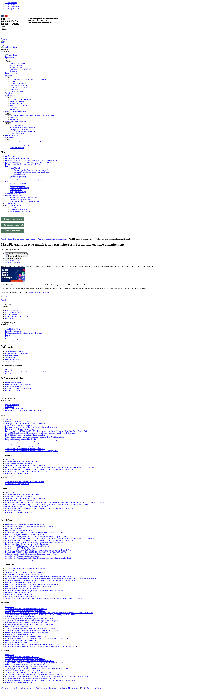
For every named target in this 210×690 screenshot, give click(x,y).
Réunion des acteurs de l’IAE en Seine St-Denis (21, 588)
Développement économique (19, 188)
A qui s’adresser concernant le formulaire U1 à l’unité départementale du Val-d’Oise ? (34, 663)
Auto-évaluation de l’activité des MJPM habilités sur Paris (25, 449)
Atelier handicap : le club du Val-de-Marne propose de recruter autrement (30, 628)
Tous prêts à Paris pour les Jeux (16, 445)
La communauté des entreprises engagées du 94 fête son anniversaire (29, 624)
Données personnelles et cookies (47, 688)
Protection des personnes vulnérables (22, 128)
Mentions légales (74, 688)
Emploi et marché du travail (19, 146)
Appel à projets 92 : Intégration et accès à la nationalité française (27, 546)
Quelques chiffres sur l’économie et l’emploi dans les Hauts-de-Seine (29, 526)
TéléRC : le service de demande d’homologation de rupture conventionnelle (31, 441)
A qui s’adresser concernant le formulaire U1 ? (21, 425)
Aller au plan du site (12, 9)
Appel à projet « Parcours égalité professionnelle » (22, 556)
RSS (2, 43)
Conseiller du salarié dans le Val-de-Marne (19, 617)
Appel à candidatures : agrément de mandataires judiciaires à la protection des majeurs (34, 542)
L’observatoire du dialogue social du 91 (18, 512)
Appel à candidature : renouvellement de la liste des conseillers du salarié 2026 (32, 644)
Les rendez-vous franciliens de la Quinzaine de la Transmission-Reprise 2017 (31, 160)
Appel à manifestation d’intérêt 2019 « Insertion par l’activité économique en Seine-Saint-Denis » (38, 576)
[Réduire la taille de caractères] (16, 253)
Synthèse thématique (17, 148)
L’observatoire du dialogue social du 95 (18, 682)
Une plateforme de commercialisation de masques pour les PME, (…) (29, 162)
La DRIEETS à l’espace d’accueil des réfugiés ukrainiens (25, 435)
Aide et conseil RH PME (18, 184)
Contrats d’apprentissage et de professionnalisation (31, 172)
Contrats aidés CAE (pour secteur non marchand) (31, 170)
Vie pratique (14, 119)
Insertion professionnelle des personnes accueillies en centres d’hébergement (31, 584)
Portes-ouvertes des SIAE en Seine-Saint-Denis (21, 596)
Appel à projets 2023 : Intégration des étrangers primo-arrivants (27, 447)
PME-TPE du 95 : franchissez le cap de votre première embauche (27, 665)
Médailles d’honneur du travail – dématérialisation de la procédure (28, 506)
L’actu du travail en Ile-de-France (21, 99)
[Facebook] (9, 263)
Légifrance (63, 688)
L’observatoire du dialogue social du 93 (18, 594)
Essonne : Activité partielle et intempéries (19, 500)
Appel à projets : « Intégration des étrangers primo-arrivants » (26, 560)
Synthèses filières (16, 190)
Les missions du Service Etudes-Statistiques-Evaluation (29, 142)
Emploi (12, 81)
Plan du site (98, 688)
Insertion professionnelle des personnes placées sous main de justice (28, 586)
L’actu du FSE (15, 207)
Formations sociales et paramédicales (22, 131)
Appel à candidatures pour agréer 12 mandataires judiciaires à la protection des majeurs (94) (36, 638)
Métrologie (13, 117)
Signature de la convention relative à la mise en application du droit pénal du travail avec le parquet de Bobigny (43, 598)
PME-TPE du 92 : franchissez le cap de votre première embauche (27, 534)
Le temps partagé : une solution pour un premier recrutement (26, 667)
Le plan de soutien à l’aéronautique (17, 158)
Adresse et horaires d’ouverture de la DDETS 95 (22, 657)
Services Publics (86, 688)
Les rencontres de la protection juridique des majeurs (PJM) (25, 636)
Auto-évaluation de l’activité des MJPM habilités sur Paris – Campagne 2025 (31, 451)
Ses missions (9, 419)
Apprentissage (14, 89)
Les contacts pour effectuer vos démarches (19, 530)
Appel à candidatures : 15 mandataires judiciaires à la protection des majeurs (31, 621)
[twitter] (17, 263)
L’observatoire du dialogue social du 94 (18, 634)
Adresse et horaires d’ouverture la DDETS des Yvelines (24, 482)
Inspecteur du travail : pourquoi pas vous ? (19, 626)
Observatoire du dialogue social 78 (17, 484)
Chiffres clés (14, 144)
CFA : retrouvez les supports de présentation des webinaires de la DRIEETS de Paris (34, 437)
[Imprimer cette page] (13, 258)
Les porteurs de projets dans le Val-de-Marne (20, 640)
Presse (3, 45)
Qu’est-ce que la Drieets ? (18, 63)
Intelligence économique (18, 192)
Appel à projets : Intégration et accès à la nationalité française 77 (27, 471)
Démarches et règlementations (20, 200)
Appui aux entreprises (17, 186)
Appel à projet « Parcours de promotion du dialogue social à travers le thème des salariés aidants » (39, 558)
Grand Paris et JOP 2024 (18, 85)
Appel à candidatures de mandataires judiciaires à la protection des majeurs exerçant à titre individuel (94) (41, 646)
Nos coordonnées (16, 65)
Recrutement (14, 71)
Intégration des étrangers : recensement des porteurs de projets (26, 632)
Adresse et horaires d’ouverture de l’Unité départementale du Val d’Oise (30, 678)
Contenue (4, 39)
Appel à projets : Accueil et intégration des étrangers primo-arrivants (28, 443)
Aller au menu (10, 5)
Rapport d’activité (16, 67)
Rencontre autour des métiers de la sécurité (20, 582)
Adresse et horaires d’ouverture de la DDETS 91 (22, 494)
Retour (8, 61)
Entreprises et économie (18, 83)
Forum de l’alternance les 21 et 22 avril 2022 (20, 439)
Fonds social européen (17, 91)
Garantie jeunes (19, 174)
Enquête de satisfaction (13, 528)
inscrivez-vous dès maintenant (38, 292)
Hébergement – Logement (19, 130)
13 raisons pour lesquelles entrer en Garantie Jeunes (23, 670)
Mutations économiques (18, 176)
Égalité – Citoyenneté (17, 133)
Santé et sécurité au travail (19, 105)
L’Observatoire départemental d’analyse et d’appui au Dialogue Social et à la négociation (35, 536)
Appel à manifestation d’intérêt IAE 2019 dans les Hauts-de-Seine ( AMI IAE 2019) (34, 532)
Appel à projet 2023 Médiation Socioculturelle (21, 548)
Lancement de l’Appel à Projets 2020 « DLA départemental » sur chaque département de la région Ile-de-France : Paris (46, 431)
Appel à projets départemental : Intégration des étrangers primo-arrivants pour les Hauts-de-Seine (38, 550)
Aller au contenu (11, 3)
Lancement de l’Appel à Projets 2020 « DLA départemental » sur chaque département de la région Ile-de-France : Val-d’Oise (48, 676)
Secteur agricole (15, 109)
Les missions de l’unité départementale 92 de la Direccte (24, 524)
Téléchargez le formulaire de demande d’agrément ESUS (25, 423)
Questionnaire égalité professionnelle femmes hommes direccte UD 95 (29, 661)
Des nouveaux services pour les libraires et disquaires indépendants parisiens (31, 427)
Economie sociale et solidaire (20, 178)
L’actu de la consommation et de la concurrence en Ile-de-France (32, 115)
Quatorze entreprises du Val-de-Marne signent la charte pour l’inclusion (29, 619)
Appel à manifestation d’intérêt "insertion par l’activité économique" (28, 672)
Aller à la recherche (12, 7)
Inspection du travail (17, 101)
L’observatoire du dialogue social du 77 (18, 473)
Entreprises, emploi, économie (18, 239)
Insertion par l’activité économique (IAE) (28, 180)
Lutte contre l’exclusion (18, 126)
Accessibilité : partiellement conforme (23, 688)
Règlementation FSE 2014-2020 (21, 211)
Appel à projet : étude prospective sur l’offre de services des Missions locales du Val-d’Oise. (37, 669)
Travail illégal (14, 107)
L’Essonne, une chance (13, 510)
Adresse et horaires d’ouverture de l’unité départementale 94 (26, 609)
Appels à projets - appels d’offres (21, 69)
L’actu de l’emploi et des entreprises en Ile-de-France (28, 79)
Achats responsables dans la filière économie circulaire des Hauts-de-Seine (31, 554)
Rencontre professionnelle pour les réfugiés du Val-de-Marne (26, 622)
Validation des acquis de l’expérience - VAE (25, 201)
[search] (11, 49)
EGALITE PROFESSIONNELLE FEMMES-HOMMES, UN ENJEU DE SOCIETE (35, 552)
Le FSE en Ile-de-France (18, 209)
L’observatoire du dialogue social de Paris (19, 429)
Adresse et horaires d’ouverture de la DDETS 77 (22, 461)
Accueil (3, 239)
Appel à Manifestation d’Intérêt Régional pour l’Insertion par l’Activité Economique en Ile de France (40, 433)
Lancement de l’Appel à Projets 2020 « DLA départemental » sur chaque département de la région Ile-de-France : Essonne (47, 504)
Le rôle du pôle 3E (11, 156)
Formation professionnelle (19, 87)
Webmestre (5, 688)
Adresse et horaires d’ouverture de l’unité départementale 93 (26, 568)
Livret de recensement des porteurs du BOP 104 (21, 642)
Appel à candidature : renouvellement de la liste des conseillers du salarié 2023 (32, 630)
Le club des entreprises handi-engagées (18, 592)
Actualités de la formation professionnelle (24, 198)
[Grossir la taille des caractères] (16, 256)
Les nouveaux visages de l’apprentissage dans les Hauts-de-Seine (27, 544)
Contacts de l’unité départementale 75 (18, 421)
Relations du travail (16, 103)
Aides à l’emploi (15, 168)
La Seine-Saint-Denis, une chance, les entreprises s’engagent (26, 574)
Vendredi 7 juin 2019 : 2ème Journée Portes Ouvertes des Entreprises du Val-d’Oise (34, 674)
